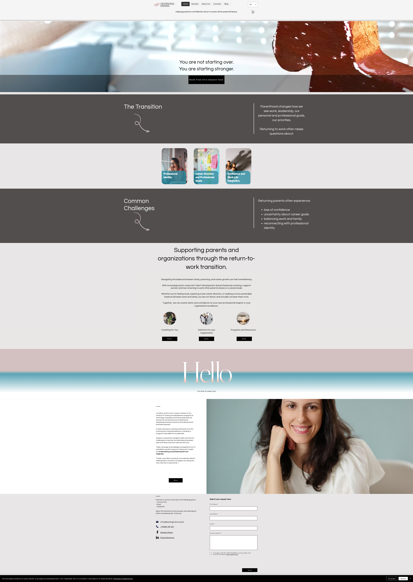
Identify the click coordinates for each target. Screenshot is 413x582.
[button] (253, 11)
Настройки (391, 578)
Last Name (213, 514)
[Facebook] (157, 532)
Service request (215, 533)
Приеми (403, 578)
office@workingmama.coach (172, 522)
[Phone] (157, 526)
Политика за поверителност (123, 578)
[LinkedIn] (157, 537)
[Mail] (157, 521)
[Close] (410, 578)
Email (211, 524)
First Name (213, 504)
